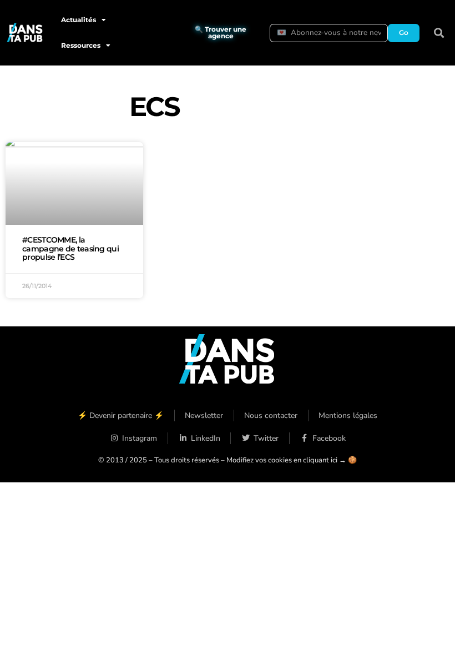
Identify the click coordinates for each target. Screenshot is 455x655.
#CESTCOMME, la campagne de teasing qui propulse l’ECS (70, 249)
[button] (439, 33)
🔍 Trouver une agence (220, 32)
